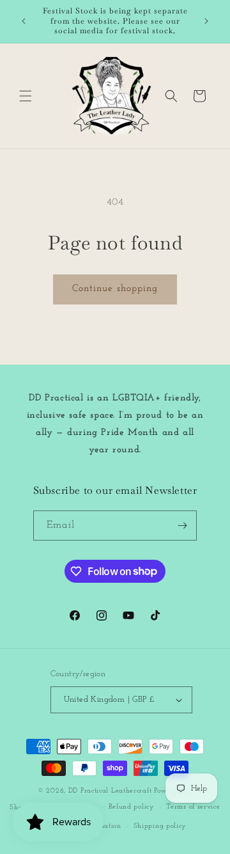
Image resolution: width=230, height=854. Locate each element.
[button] (26, 96)
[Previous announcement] (24, 21)
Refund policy (132, 807)
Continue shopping (115, 289)
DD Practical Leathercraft (110, 791)
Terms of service (193, 807)
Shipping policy (160, 826)
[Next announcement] (206, 21)
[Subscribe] (182, 525)
